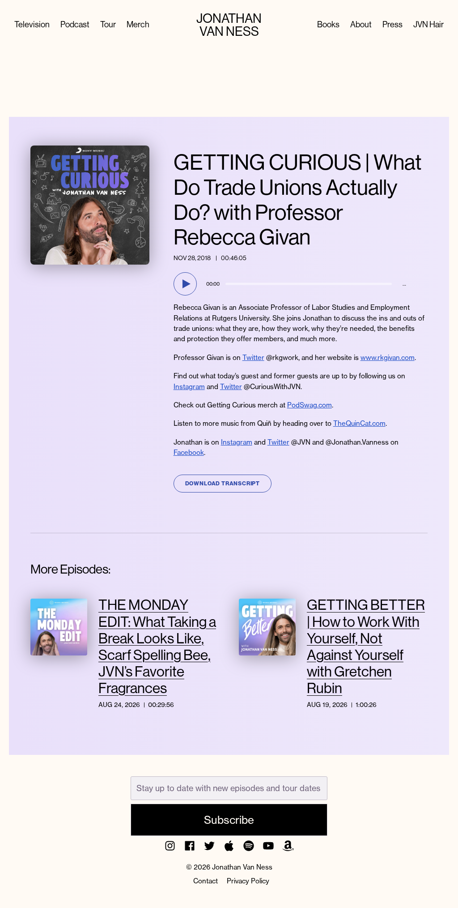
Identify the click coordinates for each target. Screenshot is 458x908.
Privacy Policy (248, 881)
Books (328, 25)
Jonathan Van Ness (229, 25)
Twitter (253, 357)
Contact (205, 881)
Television (32, 25)
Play (186, 283)
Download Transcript (222, 483)
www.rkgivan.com (387, 357)
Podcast (74, 25)
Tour (108, 25)
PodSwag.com (309, 405)
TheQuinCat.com (359, 423)
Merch (138, 25)
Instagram (189, 386)
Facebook (189, 452)
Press (392, 25)
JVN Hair (428, 25)
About (361, 25)
